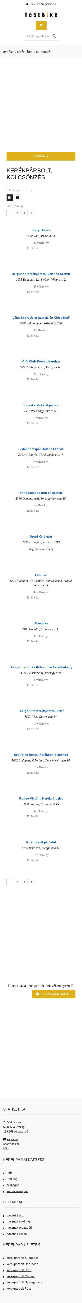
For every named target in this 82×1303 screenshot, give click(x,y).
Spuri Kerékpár (41, 536)
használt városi (17, 1233)
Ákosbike (41, 623)
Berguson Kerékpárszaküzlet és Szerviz (41, 274)
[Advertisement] (41, 105)
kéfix (6, 1148)
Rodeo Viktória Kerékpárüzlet (41, 798)
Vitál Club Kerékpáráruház (41, 361)
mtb (9, 1172)
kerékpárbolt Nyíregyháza (24, 1282)
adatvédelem (11, 1144)
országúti (13, 1185)
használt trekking (18, 1221)
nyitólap (8, 51)
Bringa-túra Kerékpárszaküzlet (41, 711)
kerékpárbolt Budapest (22, 1257)
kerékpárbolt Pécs (19, 1288)
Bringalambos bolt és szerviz (41, 492)
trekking (12, 1178)
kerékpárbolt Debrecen (22, 1264)
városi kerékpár (17, 1191)
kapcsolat (12, 1139)
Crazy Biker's (41, 230)
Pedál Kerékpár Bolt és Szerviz (41, 449)
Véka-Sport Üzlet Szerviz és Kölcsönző (41, 317)
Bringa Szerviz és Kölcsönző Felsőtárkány (41, 667)
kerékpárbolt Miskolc (21, 1276)
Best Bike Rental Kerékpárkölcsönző (41, 754)
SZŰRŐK (39, 156)
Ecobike (41, 575)
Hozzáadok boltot (55, 994)
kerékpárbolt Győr (19, 1270)
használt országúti (19, 1227)
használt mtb (15, 1215)
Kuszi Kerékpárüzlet (41, 842)
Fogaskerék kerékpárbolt (41, 405)
